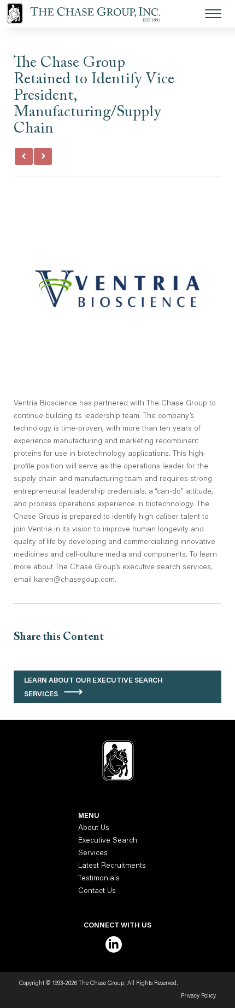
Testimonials (99, 879)
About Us (93, 828)
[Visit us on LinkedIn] (113, 944)
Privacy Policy (198, 996)
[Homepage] (90, 14)
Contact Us (97, 891)
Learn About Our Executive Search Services (93, 687)
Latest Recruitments (112, 866)
